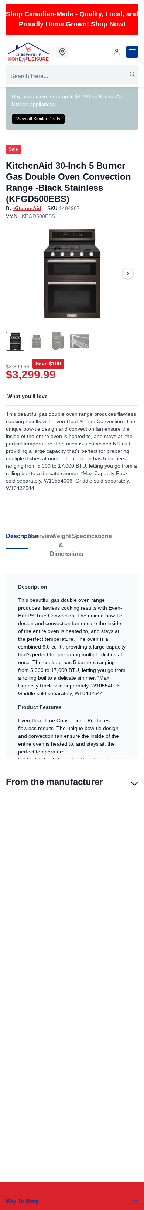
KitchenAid (27, 208)
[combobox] (72, 76)
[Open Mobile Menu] (132, 52)
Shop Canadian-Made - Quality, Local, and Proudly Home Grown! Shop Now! (72, 19)
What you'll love (27, 396)
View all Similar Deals (38, 119)
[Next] (128, 273)
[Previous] (16, 273)
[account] (116, 52)
